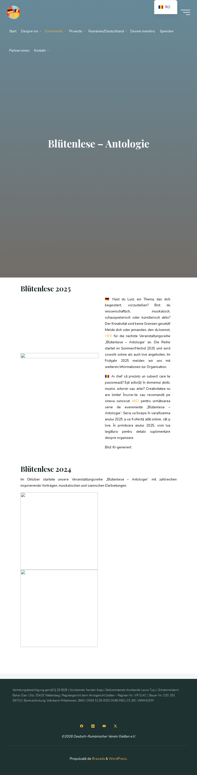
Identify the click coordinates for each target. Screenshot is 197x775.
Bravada (98, 758)
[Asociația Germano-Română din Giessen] (14, 12)
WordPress (118, 758)
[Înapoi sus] (177, 755)
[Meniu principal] (185, 12)
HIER (109, 336)
